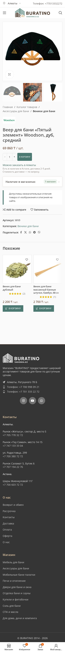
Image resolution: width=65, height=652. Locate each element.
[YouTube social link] (32, 400)
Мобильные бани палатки (19, 574)
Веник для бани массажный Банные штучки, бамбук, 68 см (46, 289)
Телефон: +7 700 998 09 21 (23, 387)
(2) (24, 294)
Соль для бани (12, 605)
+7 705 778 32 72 (13, 435)
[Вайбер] (39, 232)
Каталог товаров (27, 107)
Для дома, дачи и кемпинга (20, 618)
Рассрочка (9, 511)
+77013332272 (53, 3)
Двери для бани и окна (17, 587)
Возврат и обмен (13, 504)
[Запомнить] (26, 260)
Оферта (7, 536)
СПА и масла (10, 612)
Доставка (8, 523)
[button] (13, 308)
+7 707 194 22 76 (13, 467)
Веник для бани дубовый (12, 288)
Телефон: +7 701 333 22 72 (23, 391)
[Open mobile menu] (4, 12)
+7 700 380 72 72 (13, 456)
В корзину (24, 157)
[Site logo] (32, 12)
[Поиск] (60, 12)
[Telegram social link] (34, 232)
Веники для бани (44, 111)
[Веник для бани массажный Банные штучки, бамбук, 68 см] (47, 269)
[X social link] (25, 232)
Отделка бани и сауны (17, 593)
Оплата (7, 529)
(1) (54, 297)
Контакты (9, 517)
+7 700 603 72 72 (13, 484)
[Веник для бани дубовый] (17, 269)
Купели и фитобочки (15, 599)
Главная (8, 107)
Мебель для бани (13, 562)
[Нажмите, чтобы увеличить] (9, 74)
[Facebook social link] (21, 232)
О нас (6, 542)
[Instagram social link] (23, 400)
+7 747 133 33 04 (13, 445)
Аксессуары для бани (16, 111)
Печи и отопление (14, 580)
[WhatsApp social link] (30, 232)
